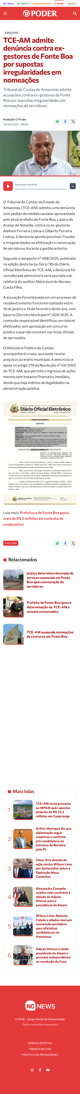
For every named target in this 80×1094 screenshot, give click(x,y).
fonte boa (11, 543)
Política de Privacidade (40, 1054)
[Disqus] (40, 710)
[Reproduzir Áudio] (8, 186)
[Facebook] (65, 122)
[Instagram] (32, 1070)
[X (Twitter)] (73, 122)
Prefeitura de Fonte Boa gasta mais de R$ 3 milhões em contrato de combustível (36, 518)
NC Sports (23, 3)
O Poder (59, 3)
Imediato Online (42, 3)
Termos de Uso (40, 1048)
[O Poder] (40, 13)
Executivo (11, 33)
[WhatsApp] (57, 122)
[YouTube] (48, 1070)
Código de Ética (40, 1042)
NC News (8, 3)
